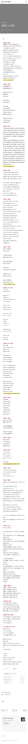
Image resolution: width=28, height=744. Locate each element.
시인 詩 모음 (6, 673)
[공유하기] (8, 669)
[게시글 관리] (9, 669)
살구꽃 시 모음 (7, 677)
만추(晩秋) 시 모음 (7, 681)
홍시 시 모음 (6, 682)
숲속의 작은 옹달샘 (5, 1)
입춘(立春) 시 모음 (7, 679)
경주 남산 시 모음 (7, 676)
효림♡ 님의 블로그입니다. (8, 720)
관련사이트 (3, 736)
